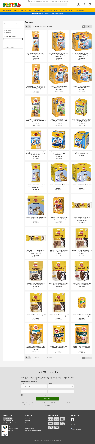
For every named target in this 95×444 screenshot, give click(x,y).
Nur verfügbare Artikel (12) (11, 23)
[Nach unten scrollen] (91, 26)
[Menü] (7, 425)
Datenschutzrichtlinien (34, 395)
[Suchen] (65, 4)
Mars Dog (8, 30)
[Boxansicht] (26, 26)
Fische (44, 10)
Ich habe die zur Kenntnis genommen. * (37, 395)
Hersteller (8, 28)
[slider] (22, 39)
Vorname (23, 389)
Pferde (30, 10)
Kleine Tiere (52, 10)
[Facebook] (72, 419)
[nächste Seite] (88, 26)
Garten (71, 10)
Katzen (23, 10)
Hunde (16, 10)
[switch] (5, 435)
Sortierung (8, 44)
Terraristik (62, 10)
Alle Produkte (7, 10)
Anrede (50, 383)
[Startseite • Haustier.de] (12, 5)
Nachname (51, 389)
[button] (34, 4)
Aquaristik (79, 10)
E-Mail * (23, 383)
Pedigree (8, 32)
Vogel (37, 10)
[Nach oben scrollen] (91, 358)
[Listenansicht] (29, 26)
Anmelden (47, 398)
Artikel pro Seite (9, 47)
